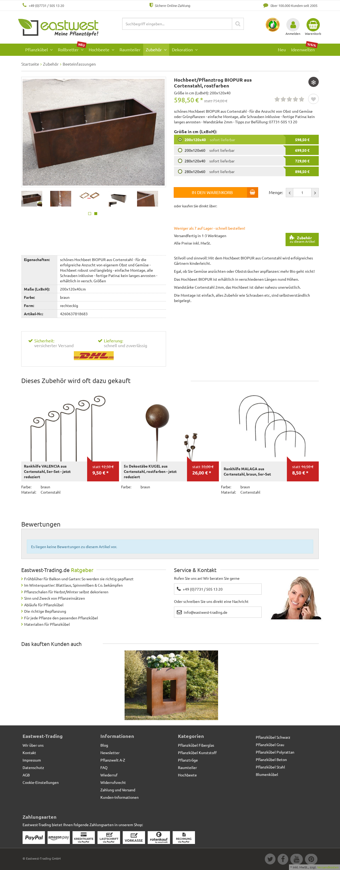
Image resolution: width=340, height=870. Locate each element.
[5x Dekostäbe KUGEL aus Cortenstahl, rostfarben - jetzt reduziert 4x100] (170, 424)
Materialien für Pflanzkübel (47, 624)
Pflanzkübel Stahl (270, 766)
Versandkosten (328, 867)
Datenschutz (33, 767)
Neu (282, 49)
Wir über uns (33, 745)
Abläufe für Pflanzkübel (43, 604)
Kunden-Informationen (119, 797)
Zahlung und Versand (117, 789)
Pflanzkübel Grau (270, 744)
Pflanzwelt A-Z (112, 760)
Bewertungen (41, 524)
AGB (26, 774)
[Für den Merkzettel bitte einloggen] (313, 99)
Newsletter (110, 752)
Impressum (32, 760)
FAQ (104, 767)
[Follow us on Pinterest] (310, 860)
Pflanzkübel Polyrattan (275, 752)
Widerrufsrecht (113, 782)
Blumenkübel (267, 774)
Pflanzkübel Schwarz (273, 737)
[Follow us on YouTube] (296, 860)
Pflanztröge (188, 760)
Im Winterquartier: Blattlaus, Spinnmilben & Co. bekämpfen (73, 585)
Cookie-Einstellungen (41, 782)
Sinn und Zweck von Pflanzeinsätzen (54, 598)
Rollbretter (71, 48)
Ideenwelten (303, 48)
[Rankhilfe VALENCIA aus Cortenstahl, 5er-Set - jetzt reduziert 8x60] (70, 424)
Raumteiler (130, 49)
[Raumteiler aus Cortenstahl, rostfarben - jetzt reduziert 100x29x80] (171, 685)
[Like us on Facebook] (282, 860)
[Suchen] (238, 24)
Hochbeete (99, 49)
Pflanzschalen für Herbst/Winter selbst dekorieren (66, 591)
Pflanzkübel (37, 49)
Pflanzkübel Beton (271, 759)
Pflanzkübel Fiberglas (196, 745)
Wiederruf (108, 774)
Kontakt (29, 752)
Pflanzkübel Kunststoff (197, 752)
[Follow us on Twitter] (270, 860)
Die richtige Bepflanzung (45, 611)
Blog (104, 745)
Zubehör (154, 49)
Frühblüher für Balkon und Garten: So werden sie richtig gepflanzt (79, 578)
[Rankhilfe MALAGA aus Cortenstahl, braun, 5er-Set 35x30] (270, 424)
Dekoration (183, 49)
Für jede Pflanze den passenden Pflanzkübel (61, 617)
